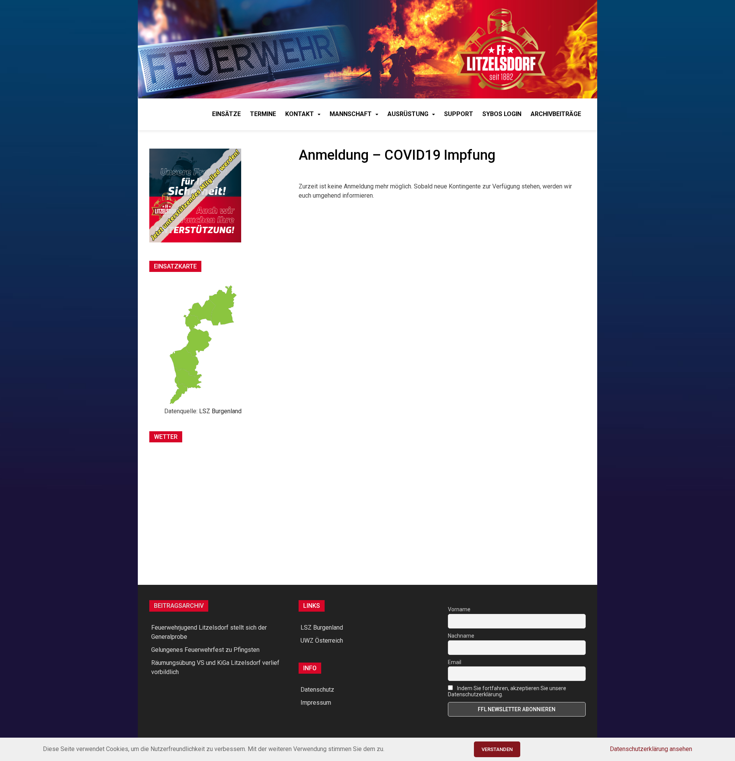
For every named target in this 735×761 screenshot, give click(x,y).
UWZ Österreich (322, 640)
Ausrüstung (407, 114)
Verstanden (497, 749)
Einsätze (226, 114)
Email (454, 662)
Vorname (459, 609)
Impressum (316, 702)
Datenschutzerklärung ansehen (651, 749)
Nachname (461, 636)
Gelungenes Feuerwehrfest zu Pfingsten (205, 649)
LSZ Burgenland (220, 411)
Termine (263, 114)
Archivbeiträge (556, 114)
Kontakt (299, 114)
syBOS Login (501, 114)
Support (458, 114)
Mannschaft (351, 114)
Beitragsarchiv (179, 605)
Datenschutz (317, 689)
